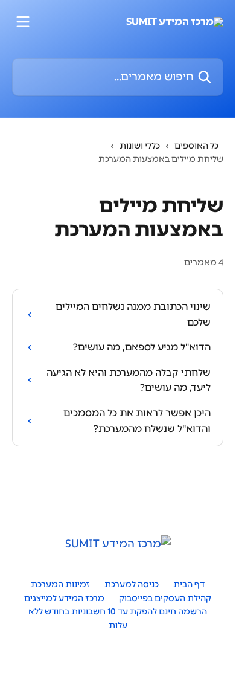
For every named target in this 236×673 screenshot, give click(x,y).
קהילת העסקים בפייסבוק (165, 598)
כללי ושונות (140, 146)
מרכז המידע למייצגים (64, 598)
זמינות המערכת (60, 584)
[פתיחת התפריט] (23, 21)
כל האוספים (196, 146)
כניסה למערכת (131, 584)
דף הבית (189, 584)
